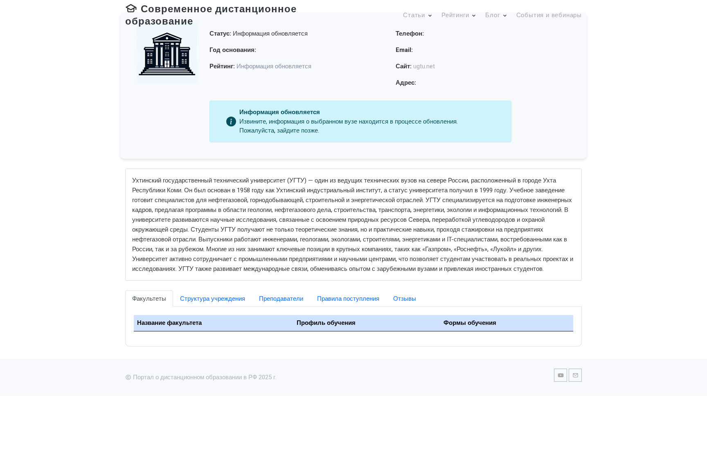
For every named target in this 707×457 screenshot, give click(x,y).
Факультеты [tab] (149, 298)
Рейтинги (455, 15)
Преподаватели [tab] (281, 298)
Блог (492, 15)
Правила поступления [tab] (348, 298)
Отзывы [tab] (404, 298)
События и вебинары (549, 15)
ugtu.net (424, 66)
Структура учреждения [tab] (212, 298)
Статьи (414, 15)
